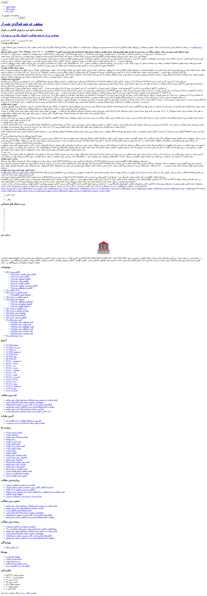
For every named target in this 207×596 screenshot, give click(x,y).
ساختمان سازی (12, 435)
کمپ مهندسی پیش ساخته (22, 333)
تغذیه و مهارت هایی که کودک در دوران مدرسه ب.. (25, 423)
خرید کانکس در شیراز (16, 308)
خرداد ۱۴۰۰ (12, 363)
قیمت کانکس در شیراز (16, 292)
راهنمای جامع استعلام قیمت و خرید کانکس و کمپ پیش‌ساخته (30, 407)
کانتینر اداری (10, 451)
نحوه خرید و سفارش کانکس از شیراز (20, 485)
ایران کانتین (134, 172)
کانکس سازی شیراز (15, 315)
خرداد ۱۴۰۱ (12, 379)
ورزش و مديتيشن (13, 561)
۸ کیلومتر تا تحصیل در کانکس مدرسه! (21, 526)
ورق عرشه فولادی (177, 188)
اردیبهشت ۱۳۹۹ (13, 352)
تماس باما (10, 11)
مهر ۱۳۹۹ (11, 356)
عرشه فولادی (196, 47)
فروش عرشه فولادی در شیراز (86, 191)
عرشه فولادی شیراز (71, 188)
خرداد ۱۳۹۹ (12, 354)
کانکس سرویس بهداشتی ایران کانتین (20, 489)
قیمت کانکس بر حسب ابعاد (16, 469)
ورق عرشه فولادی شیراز (52, 188)
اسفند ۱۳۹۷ (12, 345)
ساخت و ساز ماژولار (14, 432)
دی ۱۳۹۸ (11, 349)
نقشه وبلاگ (10, 9)
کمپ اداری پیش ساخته (21, 324)
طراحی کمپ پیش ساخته (16, 464)
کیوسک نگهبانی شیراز (20, 306)
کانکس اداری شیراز (20, 276)
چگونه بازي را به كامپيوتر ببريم (18, 566)
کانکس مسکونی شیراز (21, 279)
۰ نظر (8, 199)
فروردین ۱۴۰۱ (13, 377)
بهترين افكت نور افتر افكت (16, 563)
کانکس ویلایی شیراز (20, 281)
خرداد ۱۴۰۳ (12, 390)
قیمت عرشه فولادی (161, 188)
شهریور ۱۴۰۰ (12, 370)
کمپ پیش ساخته (14, 320)
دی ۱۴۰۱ (11, 381)
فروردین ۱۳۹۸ (13, 347)
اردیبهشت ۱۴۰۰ (13, 361)
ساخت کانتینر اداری (13, 448)
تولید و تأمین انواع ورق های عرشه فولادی (17, 172)
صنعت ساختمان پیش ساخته (17, 437)
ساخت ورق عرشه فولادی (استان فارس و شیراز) (30, 35)
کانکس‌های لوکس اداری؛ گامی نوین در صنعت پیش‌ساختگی (29, 404)
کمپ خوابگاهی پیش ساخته (22, 326)
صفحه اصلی (10, 7)
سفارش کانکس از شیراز (17, 311)
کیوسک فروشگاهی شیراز (22, 301)
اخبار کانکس (12, 290)
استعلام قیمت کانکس (21, 295)
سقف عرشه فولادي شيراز (22, 24)
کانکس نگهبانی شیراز (20, 283)
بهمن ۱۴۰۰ (11, 375)
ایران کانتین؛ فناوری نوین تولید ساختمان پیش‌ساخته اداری (28, 411)
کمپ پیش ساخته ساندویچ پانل (17, 462)
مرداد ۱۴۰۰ (12, 368)
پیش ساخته (10, 439)
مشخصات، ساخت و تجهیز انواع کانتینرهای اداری (25, 402)
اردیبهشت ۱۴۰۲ (13, 386)
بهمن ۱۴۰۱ (11, 384)
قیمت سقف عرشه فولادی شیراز (14, 191)
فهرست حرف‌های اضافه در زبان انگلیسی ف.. (24, 421)
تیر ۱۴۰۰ (10, 365)
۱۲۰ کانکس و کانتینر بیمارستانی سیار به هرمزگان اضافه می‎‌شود (31, 529)
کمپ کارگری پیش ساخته (22, 331)
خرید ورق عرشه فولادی (89, 188)
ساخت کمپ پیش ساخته (15, 466)
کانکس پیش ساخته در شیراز (23, 274)
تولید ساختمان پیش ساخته (16, 455)
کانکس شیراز (13, 272)
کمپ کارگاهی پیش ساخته (22, 329)
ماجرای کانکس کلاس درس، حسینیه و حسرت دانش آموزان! (29, 487)
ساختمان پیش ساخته (16, 313)
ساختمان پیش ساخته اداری (16, 457)
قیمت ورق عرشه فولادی (109, 188)
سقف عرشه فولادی (144, 188)
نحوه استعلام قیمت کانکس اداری (19, 510)
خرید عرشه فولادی (127, 188)
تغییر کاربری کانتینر (13, 441)
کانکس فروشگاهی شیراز (22, 288)
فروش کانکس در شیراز (17, 297)
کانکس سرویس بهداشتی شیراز (24, 286)
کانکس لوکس (11, 453)
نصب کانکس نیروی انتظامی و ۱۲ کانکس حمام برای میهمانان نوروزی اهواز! (35, 492)
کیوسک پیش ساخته (15, 299)
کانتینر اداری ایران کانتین (15, 446)
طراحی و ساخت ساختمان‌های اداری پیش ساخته (25, 409)
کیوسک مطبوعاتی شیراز (21, 304)
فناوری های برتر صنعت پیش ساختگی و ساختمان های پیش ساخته (31, 400)
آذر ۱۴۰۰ (11, 372)
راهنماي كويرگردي (13, 557)
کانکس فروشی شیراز (16, 317)
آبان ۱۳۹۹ (11, 359)
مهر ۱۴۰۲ (11, 388)
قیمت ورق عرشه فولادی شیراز (29, 188)
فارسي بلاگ (31, 593)
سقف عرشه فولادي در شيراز (39, 191)
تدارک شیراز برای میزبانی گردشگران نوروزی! (24, 496)
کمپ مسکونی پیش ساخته (22, 322)
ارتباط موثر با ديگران (14, 559)
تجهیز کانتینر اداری (13, 444)
